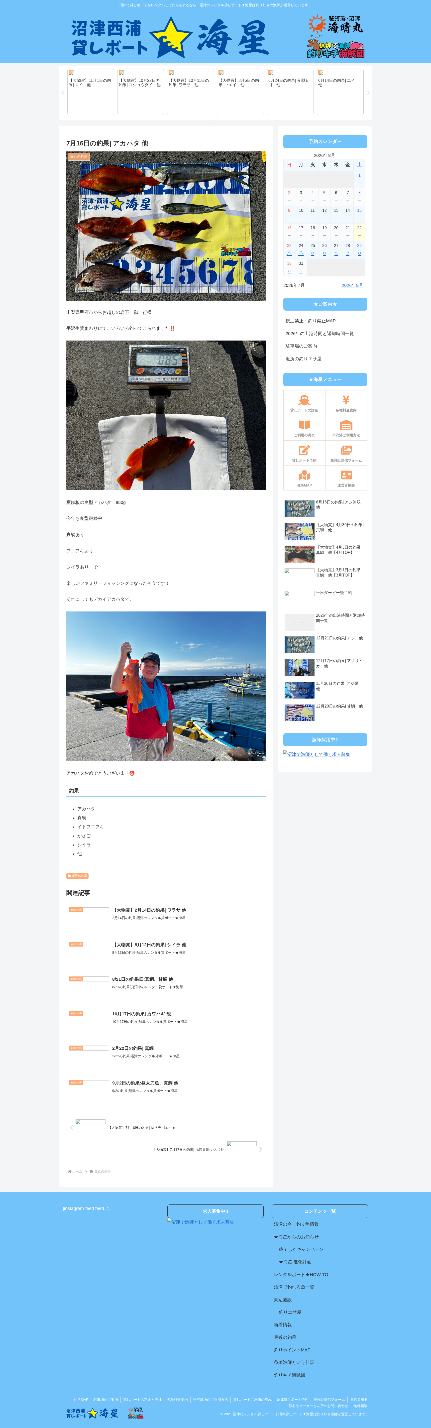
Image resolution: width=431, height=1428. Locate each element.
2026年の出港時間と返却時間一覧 (320, 333)
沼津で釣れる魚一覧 (294, 1287)
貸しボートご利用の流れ (252, 1400)
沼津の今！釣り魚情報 (296, 1224)
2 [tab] (215, 123)
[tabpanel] (90, 92)
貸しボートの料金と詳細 (142, 1400)
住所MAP (81, 1400)
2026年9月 (352, 285)
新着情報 (283, 1324)
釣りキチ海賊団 (289, 1375)
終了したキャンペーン (301, 1249)
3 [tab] (222, 123)
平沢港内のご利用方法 (210, 1400)
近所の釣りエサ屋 (304, 358)
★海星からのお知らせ (296, 1236)
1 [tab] (208, 123)
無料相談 (360, 1406)
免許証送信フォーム (329, 1400)
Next (368, 92)
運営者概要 (359, 1400)
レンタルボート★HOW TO (301, 1274)
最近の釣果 (79, 875)
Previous (62, 92)
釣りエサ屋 (290, 1312)
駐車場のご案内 (301, 346)
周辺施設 (283, 1299)
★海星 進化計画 (295, 1261)
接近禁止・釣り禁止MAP (311, 320)
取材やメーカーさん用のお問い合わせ (318, 1406)
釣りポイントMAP (292, 1349)
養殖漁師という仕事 (294, 1362)
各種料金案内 (177, 1400)
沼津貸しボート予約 (292, 1400)
